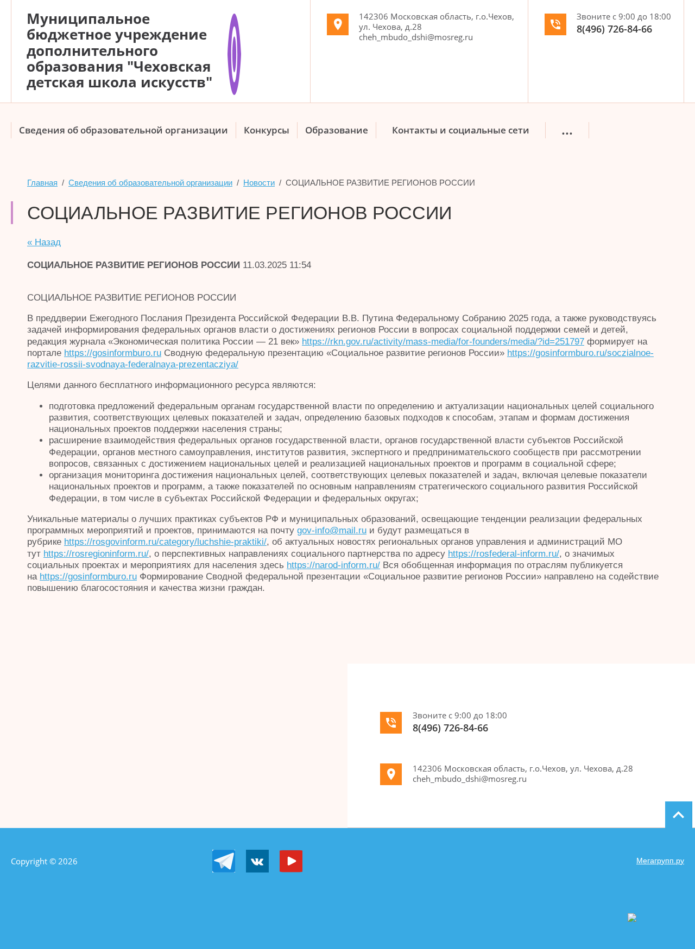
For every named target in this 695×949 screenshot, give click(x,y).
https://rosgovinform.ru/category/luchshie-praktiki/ (165, 542)
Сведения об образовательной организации (150, 182)
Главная (42, 182)
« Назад (44, 242)
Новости (259, 182)
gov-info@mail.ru (332, 530)
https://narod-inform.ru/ (333, 565)
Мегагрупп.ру (660, 860)
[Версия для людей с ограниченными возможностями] (234, 18)
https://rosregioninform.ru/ (96, 554)
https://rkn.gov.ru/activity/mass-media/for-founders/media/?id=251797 (443, 341)
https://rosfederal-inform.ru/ (503, 554)
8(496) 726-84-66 (614, 28)
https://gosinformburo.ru (112, 353)
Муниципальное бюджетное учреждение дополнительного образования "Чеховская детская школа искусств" (119, 50)
